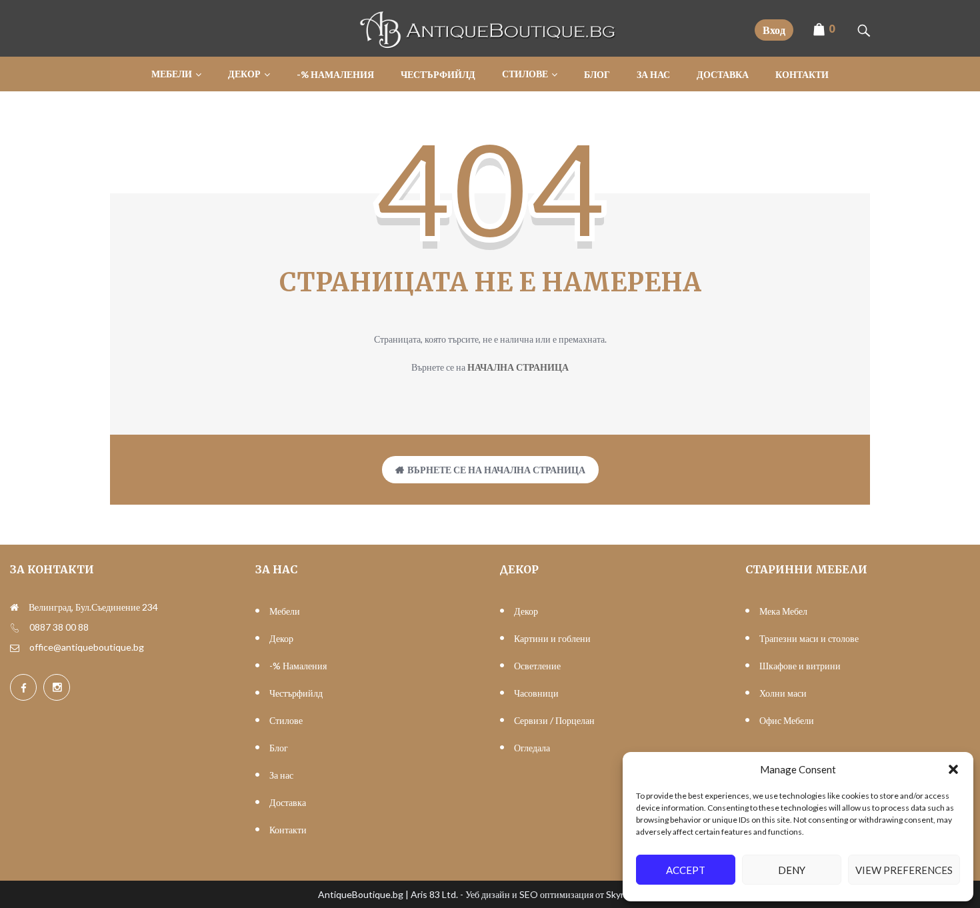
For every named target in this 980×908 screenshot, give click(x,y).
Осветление (537, 665)
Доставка (287, 802)
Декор (281, 638)
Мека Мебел (783, 611)
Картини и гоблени (552, 638)
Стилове (286, 720)
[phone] (14, 627)
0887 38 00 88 (59, 627)
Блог (278, 747)
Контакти (288, 829)
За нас (281, 775)
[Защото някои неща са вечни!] (490, 45)
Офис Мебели (786, 720)
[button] (953, 769)
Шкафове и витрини (800, 665)
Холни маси (783, 693)
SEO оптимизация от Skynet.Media (591, 894)
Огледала (532, 747)
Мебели (284, 611)
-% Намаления (298, 665)
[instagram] (56, 687)
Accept (685, 870)
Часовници (536, 693)
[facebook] (23, 687)
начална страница (518, 367)
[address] (14, 607)
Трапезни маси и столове (809, 638)
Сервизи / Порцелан (554, 720)
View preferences (904, 870)
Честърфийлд (296, 693)
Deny (791, 870)
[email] (14, 647)
